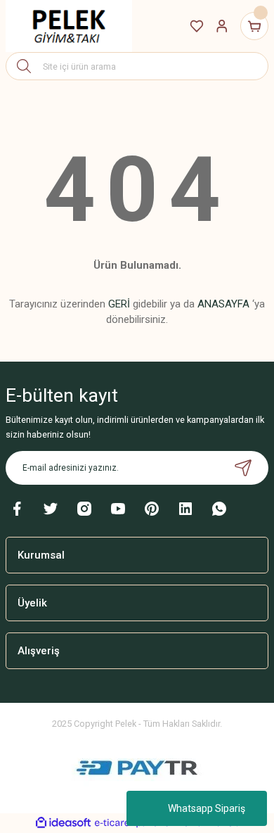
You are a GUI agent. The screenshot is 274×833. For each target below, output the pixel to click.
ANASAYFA (223, 304)
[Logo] (69, 26)
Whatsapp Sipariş (206, 808)
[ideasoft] (63, 823)
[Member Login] (222, 26)
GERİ (119, 304)
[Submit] (243, 468)
